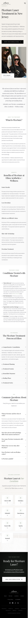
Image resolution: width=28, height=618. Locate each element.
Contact (21, 609)
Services (10, 609)
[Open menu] (24, 3)
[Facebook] (12, 616)
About (5, 609)
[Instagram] (9, 616)
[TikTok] (15, 616)
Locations (16, 609)
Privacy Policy (10, 612)
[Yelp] (17, 616)
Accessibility (17, 612)
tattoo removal (16, 293)
